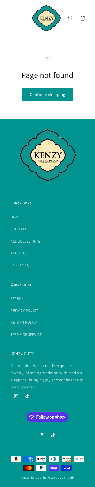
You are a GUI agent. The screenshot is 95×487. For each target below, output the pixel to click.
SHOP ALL (19, 229)
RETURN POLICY (24, 322)
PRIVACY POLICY (24, 310)
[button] (10, 18)
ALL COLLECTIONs (26, 241)
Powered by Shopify (61, 477)
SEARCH (17, 298)
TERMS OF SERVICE (26, 334)
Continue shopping (47, 94)
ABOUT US (19, 253)
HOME (15, 217)
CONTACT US (21, 265)
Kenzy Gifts (39, 477)
